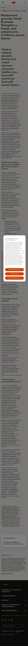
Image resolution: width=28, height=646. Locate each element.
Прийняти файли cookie (14, 269)
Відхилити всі (14, 273)
